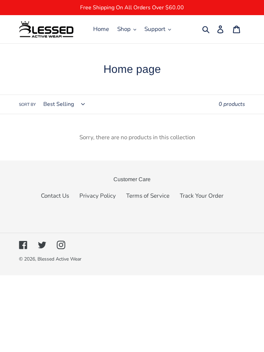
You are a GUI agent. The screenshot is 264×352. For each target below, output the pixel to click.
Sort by (27, 104)
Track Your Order (201, 196)
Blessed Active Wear (59, 259)
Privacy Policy (97, 196)
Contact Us (55, 196)
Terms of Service (147, 196)
